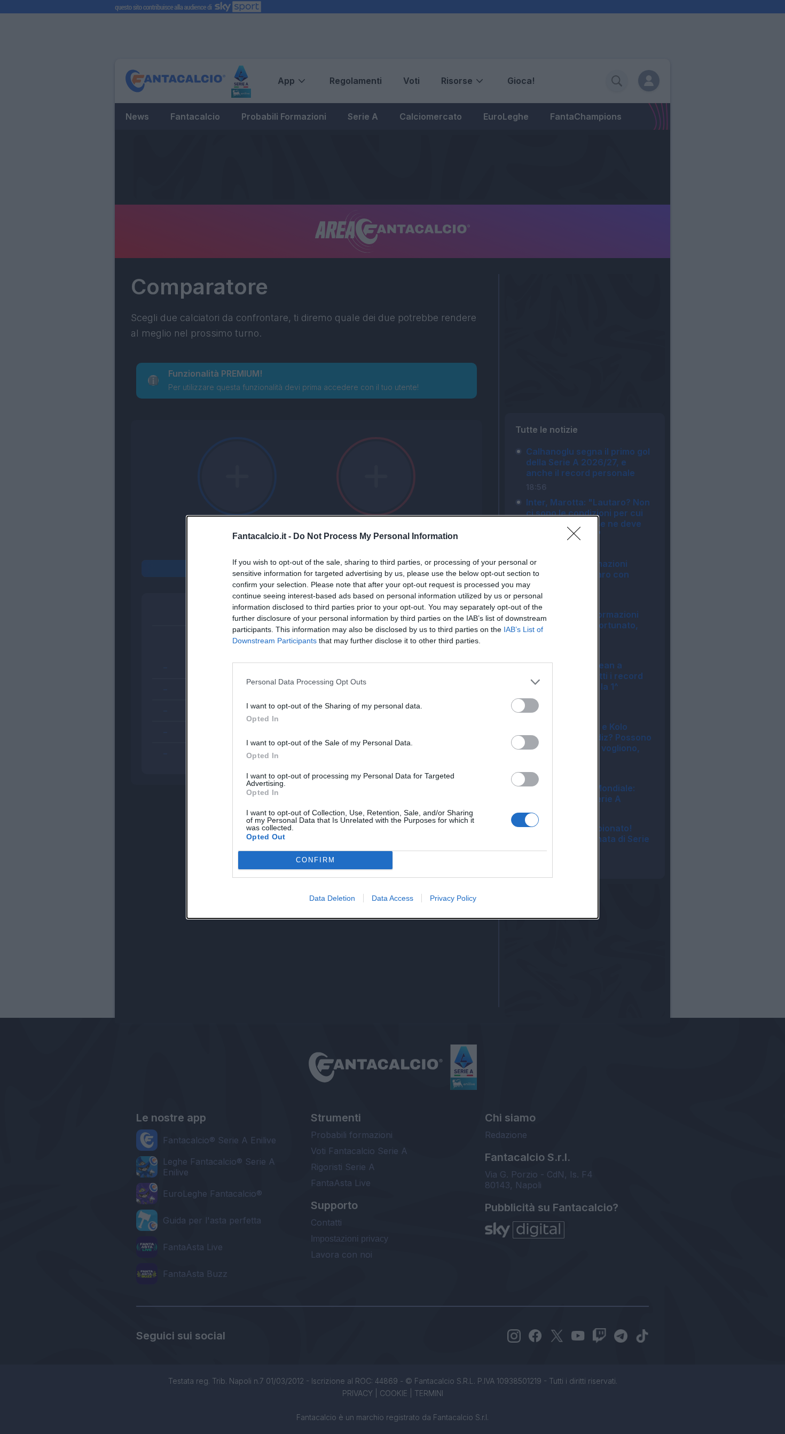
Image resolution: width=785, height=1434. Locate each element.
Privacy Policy (453, 898)
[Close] (577, 537)
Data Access (392, 898)
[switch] (525, 705)
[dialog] (392, 717)
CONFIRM (315, 860)
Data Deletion (332, 898)
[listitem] (392, 682)
